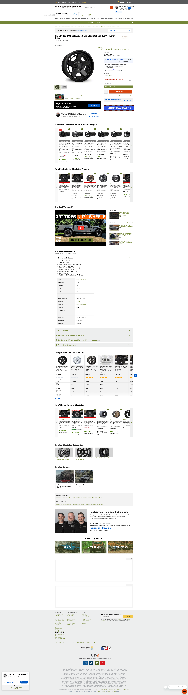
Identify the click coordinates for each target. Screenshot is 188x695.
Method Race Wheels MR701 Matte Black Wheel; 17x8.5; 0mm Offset (77, 188)
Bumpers (77, 18)
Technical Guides (59, 626)
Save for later (120, 95)
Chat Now (24, 682)
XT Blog (57, 627)
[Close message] (132, 22)
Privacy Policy (13, 687)
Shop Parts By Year (59, 619)
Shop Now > (98, 22)
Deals (56, 18)
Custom (78, 301)
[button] (118, 12)
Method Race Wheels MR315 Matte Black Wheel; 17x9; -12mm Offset (102, 188)
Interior (107, 18)
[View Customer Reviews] (108, 49)
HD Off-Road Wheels (81, 279)
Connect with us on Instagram (109, 648)
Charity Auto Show (86, 619)
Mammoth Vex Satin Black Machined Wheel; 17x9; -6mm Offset (64, 187)
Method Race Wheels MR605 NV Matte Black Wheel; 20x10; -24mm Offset (115, 188)
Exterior (98, 18)
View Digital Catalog (59, 631)
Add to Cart (122, 91)
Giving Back (84, 615)
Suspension (121, 18)
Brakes (72, 18)
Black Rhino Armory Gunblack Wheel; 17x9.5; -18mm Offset (90, 423)
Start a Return (70, 615)
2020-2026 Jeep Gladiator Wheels (112, 26)
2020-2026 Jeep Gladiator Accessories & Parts (66, 26)
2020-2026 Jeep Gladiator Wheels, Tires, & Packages (90, 26)
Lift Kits (111, 18)
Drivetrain (83, 18)
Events (56, 618)
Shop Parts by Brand (59, 620)
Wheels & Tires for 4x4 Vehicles (80, 504)
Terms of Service (111, 691)
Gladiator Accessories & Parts (63, 497)
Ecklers (109, 658)
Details (84, 2)
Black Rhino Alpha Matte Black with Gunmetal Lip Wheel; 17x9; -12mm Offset (103, 424)
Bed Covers (67, 18)
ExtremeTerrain (101, 658)
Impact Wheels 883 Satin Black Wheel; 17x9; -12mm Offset (129, 423)
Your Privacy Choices (115, 689)
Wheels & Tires (129, 18)
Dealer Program (85, 620)
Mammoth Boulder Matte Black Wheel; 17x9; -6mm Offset (129, 187)
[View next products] (131, 145)
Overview (84, 614)
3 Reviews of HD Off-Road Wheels (121, 49)
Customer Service (71, 619)
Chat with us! (70, 620)
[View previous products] (56, 145)
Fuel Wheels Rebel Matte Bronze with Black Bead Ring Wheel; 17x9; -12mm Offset (90, 188)
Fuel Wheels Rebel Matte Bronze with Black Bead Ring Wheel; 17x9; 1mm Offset (116, 424)
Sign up (128, 616)
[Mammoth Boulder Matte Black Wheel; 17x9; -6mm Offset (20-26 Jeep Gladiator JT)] (129, 178)
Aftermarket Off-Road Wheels (96, 504)
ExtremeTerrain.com (68, 7)
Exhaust (93, 18)
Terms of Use (70, 624)
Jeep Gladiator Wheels (97, 497)
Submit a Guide (85, 616)
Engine (88, 18)
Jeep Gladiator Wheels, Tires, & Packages (81, 497)
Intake (102, 18)
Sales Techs (85, 622)
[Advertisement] (94, 570)
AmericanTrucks (91, 658)
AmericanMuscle (81, 658)
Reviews (84, 623)
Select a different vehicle (111, 86)
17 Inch (78, 288)
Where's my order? (71, 614)
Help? (131, 86)
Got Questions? (70, 618)
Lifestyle (61, 18)
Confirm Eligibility (110, 67)
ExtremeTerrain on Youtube (106, 648)
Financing (57, 624)
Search (111, 7)
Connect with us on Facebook (102, 648)
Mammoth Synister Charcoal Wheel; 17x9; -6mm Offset (77, 423)
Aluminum (79, 310)
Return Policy (69, 616)
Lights (115, 18)
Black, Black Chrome (81, 304)
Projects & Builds (59, 614)
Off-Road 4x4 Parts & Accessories (64, 504)
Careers (84, 618)
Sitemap (95, 689)
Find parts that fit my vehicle (62, 43)
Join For (127, 100)
